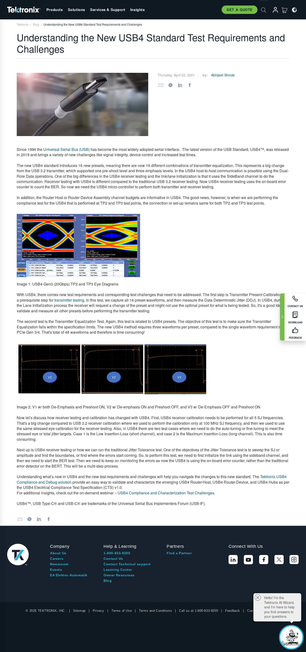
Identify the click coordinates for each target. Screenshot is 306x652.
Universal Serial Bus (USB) (66, 149)
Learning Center (118, 570)
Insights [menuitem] (137, 9)
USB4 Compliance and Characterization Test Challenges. (166, 493)
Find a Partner (179, 553)
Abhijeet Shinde (223, 75)
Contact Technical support (127, 564)
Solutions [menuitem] (76, 9)
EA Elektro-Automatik (68, 575)
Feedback (232, 610)
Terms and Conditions (155, 610)
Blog (108, 581)
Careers (56, 558)
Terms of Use (121, 610)
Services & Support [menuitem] (107, 9)
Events (56, 570)
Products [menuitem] (54, 9)
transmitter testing (69, 300)
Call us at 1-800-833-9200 (198, 610)
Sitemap (79, 610)
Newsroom (59, 564)
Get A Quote (239, 9)
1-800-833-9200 (117, 553)
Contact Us (113, 558)
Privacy (98, 610)
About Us (58, 553)
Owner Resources (119, 575)
